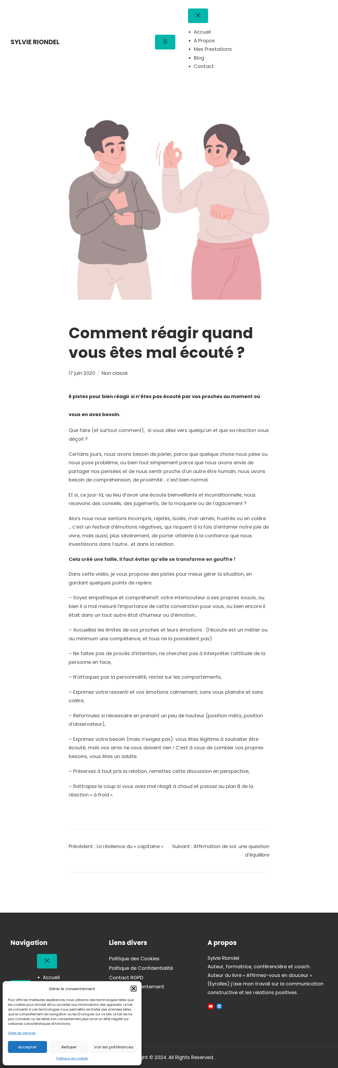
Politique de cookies (72, 1058)
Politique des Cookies (134, 958)
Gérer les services (22, 1033)
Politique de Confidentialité (141, 968)
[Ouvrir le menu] (165, 42)
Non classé (115, 373)
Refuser (69, 1047)
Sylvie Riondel (35, 42)
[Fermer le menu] (198, 15)
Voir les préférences (113, 1047)
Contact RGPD (126, 977)
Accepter (27, 1047)
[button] (133, 988)
